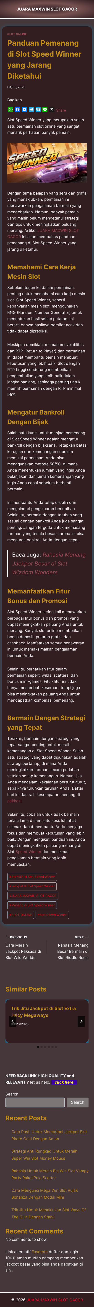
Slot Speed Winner (52, 915)
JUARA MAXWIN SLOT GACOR (32, 896)
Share (61, 110)
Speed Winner (28, 851)
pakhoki (14, 801)
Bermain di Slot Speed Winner (32, 877)
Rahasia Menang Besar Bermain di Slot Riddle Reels (73, 947)
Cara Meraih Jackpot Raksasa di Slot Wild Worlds (23, 947)
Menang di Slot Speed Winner (32, 905)
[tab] (38, 1047)
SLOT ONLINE (17, 34)
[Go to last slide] (12, 1021)
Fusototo (40, 1251)
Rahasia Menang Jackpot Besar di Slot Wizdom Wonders (49, 563)
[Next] (81, 1021)
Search (11, 1094)
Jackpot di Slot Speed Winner (32, 886)
